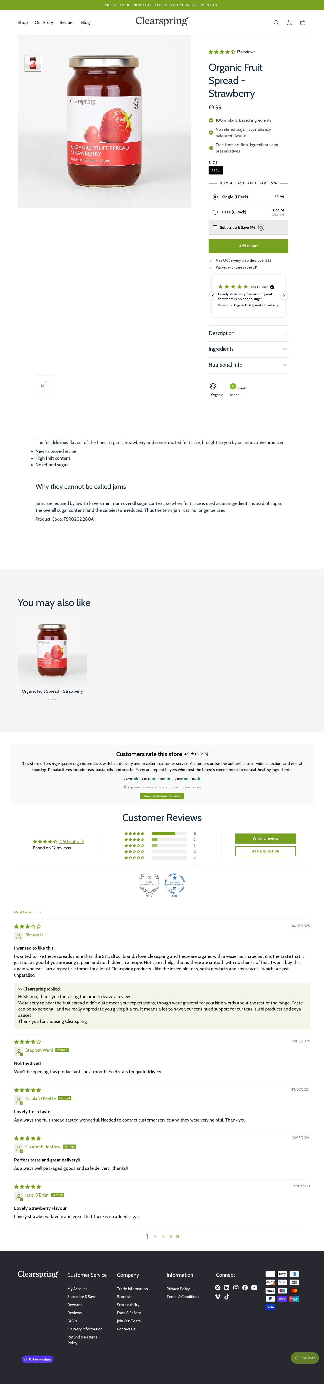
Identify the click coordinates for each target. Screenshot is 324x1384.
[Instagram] (235, 1287)
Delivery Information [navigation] (85, 1329)
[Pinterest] (217, 1287)
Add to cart (248, 246)
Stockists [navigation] (124, 1296)
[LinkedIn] (226, 1287)
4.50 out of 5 (71, 841)
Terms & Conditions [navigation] (183, 1296)
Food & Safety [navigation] (129, 1312)
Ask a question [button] (265, 851)
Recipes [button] (67, 22)
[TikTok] (226, 1296)
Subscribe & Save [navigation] (81, 1296)
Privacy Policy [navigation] (178, 1288)
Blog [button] (85, 22)
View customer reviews (162, 796)
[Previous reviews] (213, 296)
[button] (276, 22)
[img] (27, 926)
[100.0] (175, 883)
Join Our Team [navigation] (129, 1321)
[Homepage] (162, 22)
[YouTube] (254, 1287)
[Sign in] (289, 22)
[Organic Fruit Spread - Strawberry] (52, 650)
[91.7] (149, 883)
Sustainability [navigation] (128, 1304)
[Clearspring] (38, 1275)
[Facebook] (245, 1287)
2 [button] (155, 1236)
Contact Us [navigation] (126, 1329)
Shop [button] (23, 22)
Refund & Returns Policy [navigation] (82, 1340)
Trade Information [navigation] (132, 1288)
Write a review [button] (265, 838)
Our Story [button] (44, 22)
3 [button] (163, 1236)
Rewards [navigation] (74, 1304)
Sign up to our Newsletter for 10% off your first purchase (162, 5)
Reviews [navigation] (74, 1312)
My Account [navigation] (77, 1288)
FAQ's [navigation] (72, 1321)
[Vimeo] (217, 1296)
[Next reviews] (284, 296)
